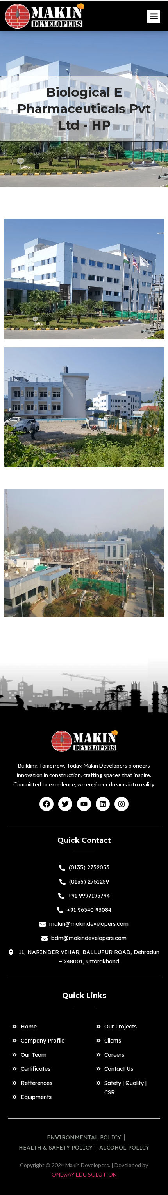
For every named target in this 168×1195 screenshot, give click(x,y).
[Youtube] (84, 804)
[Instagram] (121, 804)
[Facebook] (46, 804)
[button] (153, 16)
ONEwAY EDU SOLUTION (84, 1174)
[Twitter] (65, 804)
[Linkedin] (103, 804)
